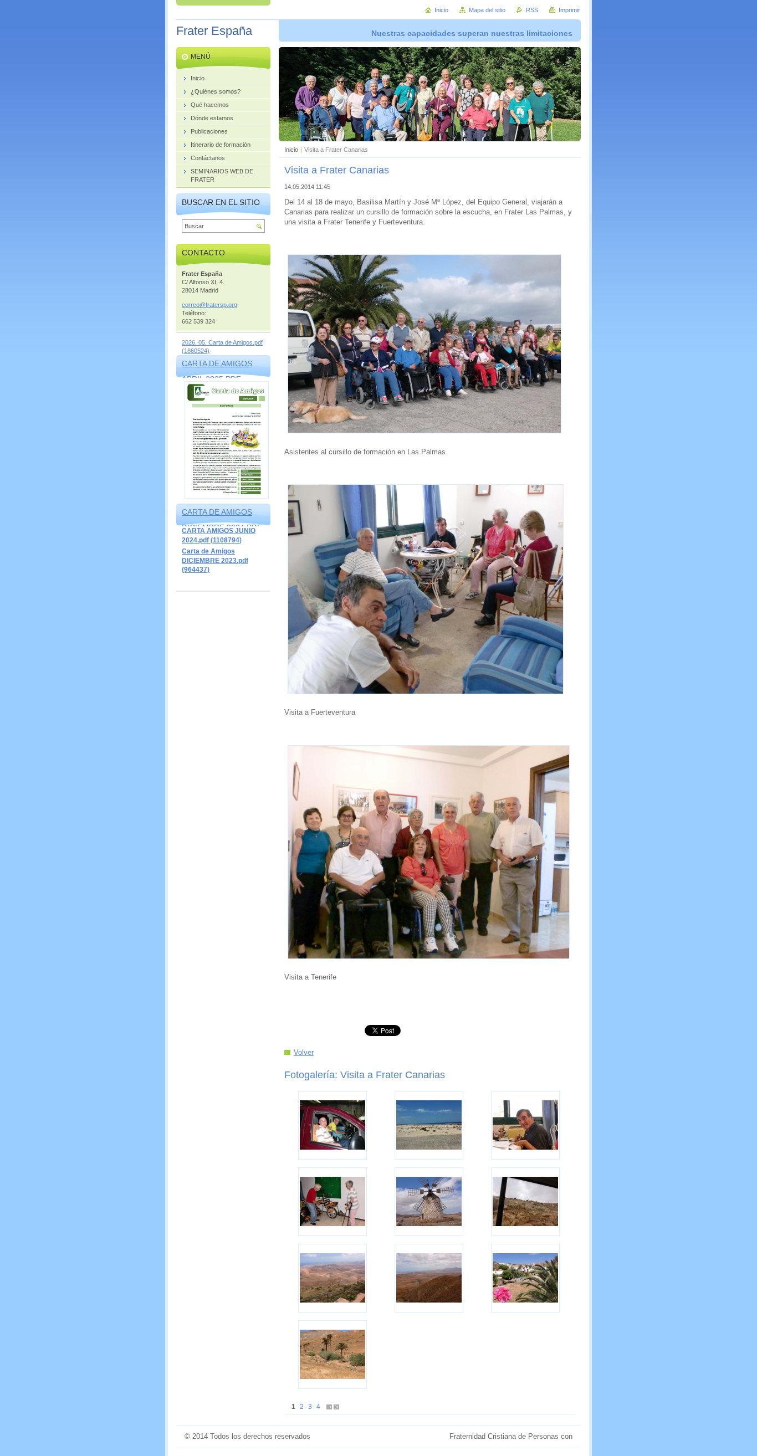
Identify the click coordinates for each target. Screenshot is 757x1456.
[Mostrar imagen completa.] (332, 1125)
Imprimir (569, 10)
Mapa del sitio (487, 10)
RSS (532, 10)
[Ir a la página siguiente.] (329, 1407)
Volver (304, 1052)
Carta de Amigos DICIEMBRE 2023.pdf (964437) (215, 560)
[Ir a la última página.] (336, 1407)
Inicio (291, 149)
